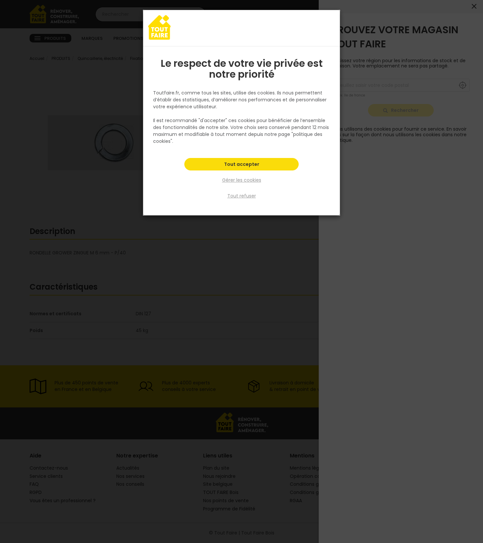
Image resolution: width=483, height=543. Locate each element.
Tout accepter (241, 164)
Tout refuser (241, 196)
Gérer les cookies (241, 180)
